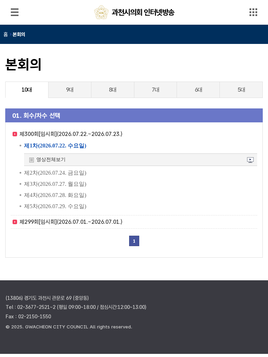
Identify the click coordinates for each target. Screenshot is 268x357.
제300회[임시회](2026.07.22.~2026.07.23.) (71, 134)
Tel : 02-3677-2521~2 (30, 307)
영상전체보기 (51, 159)
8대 (112, 89)
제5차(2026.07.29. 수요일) (55, 206)
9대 (69, 89)
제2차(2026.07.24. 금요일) (55, 173)
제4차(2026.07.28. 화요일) (55, 195)
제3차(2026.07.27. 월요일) (55, 184)
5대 (241, 89)
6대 (198, 89)
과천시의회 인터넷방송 (143, 12)
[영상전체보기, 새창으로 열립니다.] (250, 161)
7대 (155, 89)
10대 (27, 89)
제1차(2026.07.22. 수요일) (55, 146)
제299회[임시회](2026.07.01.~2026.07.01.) (71, 222)
